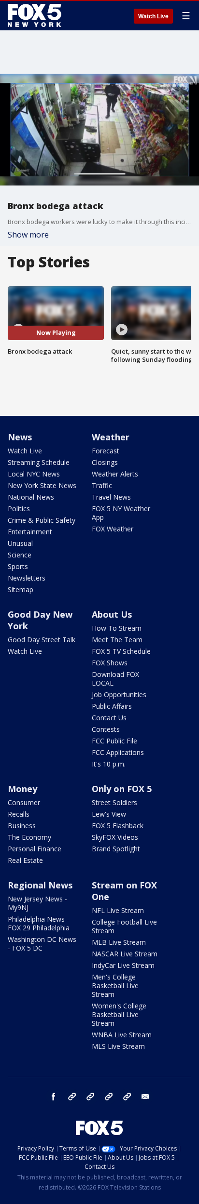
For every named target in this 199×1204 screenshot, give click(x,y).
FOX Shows (110, 662)
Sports (18, 566)
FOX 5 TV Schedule (121, 651)
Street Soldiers (114, 802)
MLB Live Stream (119, 942)
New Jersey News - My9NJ (37, 903)
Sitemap (20, 589)
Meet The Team (117, 639)
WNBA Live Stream (122, 1034)
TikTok (90, 1096)
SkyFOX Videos (115, 837)
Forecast (105, 450)
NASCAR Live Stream (124, 953)
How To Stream (117, 628)
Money (22, 788)
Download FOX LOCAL (115, 679)
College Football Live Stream (124, 926)
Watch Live (153, 16)
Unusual (20, 543)
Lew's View (109, 814)
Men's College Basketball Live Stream (115, 985)
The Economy (29, 837)
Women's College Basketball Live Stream (119, 1014)
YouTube (108, 1096)
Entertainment (30, 531)
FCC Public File (114, 740)
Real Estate (25, 860)
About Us (112, 614)
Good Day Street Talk (41, 639)
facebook (53, 1096)
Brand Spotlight (116, 848)
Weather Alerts (115, 473)
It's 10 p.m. (109, 763)
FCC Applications (118, 752)
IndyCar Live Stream (123, 965)
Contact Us (109, 717)
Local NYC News (34, 473)
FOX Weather (112, 528)
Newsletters (26, 577)
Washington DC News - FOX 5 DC (42, 944)
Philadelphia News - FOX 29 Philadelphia (39, 923)
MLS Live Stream (118, 1046)
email (145, 1096)
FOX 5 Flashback (117, 825)
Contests (106, 729)
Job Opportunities (119, 694)
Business (22, 825)
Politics (19, 508)
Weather (110, 437)
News (20, 437)
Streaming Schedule (39, 462)
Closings (105, 462)
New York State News (42, 485)
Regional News (40, 885)
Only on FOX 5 (122, 788)
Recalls (18, 814)
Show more (28, 234)
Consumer (24, 802)
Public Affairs (112, 706)
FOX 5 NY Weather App (121, 513)
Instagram (72, 1096)
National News (31, 497)
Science (19, 554)
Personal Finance (34, 848)
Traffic (102, 485)
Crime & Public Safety (41, 520)
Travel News (111, 497)
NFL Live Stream (118, 910)
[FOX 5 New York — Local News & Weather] (36, 15)
